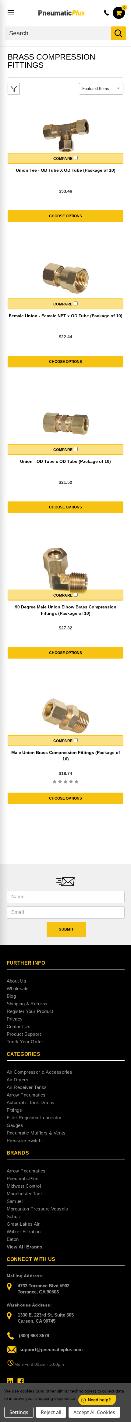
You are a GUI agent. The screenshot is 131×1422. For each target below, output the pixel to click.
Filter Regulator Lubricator (34, 1117)
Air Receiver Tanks (27, 1087)
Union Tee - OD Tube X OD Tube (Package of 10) (65, 170)
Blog (11, 996)
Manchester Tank (25, 1193)
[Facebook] (20, 1381)
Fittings (14, 1110)
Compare (63, 159)
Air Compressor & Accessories (40, 1072)
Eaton (13, 1239)
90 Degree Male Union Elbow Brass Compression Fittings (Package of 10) (65, 610)
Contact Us (19, 1026)
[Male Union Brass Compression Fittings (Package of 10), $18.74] (65, 716)
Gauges (15, 1125)
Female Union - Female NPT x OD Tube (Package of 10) (65, 315)
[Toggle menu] (11, 13)
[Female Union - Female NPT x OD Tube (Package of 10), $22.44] (65, 279)
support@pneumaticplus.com (51, 1349)
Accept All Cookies (94, 1412)
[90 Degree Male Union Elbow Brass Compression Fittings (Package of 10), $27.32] (65, 571)
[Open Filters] (14, 89)
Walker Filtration (24, 1231)
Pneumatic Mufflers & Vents (36, 1132)
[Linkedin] (10, 1381)
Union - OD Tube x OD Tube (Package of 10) (65, 461)
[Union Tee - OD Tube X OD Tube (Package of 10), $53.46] (65, 134)
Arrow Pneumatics (26, 1094)
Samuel (15, 1201)
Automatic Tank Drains (31, 1102)
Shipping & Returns (27, 1003)
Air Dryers (18, 1079)
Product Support (24, 1034)
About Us (17, 980)
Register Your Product (30, 1011)
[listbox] (101, 88)
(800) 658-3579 (34, 1335)
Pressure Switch (24, 1140)
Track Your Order (25, 1041)
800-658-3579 (107, 13)
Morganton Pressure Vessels (37, 1208)
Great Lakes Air (23, 1224)
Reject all (51, 1412)
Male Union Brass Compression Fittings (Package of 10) (65, 755)
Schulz (14, 1216)
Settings (18, 1412)
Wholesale (18, 988)
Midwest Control (24, 1186)
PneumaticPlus (23, 1178)
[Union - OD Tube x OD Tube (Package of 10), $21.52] (65, 425)
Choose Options (65, 216)
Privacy (15, 1018)
